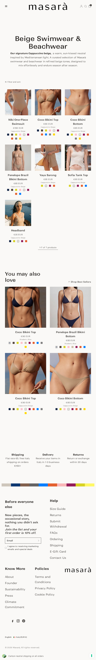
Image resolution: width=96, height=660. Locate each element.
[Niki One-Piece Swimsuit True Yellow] (20, 139)
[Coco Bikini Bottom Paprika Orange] (88, 135)
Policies (42, 568)
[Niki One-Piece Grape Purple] (28, 135)
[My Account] (81, 6)
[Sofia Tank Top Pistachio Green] (70, 186)
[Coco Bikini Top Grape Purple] (58, 130)
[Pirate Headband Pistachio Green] (14, 241)
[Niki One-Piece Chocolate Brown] (12, 135)
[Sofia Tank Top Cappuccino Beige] (78, 158)
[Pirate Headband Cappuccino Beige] (18, 213)
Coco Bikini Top (48, 119)
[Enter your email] (38, 541)
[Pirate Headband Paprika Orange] (26, 241)
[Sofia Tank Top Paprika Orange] (82, 186)
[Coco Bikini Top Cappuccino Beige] (48, 102)
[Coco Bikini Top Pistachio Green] (46, 130)
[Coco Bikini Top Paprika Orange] (42, 134)
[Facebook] (12, 621)
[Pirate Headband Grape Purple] (22, 241)
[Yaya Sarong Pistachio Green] (42, 186)
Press (9, 595)
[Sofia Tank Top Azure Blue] (86, 186)
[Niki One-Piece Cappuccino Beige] (18, 102)
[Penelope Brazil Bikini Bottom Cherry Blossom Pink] (20, 190)
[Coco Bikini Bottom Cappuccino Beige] (78, 102)
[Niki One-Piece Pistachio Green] (16, 135)
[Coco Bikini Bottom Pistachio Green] (72, 135)
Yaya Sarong (48, 175)
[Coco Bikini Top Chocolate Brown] (42, 130)
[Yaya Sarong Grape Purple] (50, 186)
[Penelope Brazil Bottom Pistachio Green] (16, 190)
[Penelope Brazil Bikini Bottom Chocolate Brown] (12, 190)
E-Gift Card (58, 551)
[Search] (86, 6)
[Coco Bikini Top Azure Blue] (46, 134)
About (9, 577)
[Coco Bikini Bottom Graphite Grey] (76, 139)
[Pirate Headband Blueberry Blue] (10, 241)
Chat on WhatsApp (5, 655)
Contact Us (58, 558)
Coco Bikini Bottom (77, 122)
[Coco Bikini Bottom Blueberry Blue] (68, 135)
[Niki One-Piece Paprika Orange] (12, 139)
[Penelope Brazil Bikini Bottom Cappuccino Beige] (18, 158)
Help (54, 500)
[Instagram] (18, 621)
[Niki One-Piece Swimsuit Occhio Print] (24, 139)
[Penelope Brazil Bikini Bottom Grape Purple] (28, 190)
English (8, 637)
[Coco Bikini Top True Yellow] (54, 134)
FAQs (54, 532)
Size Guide (58, 509)
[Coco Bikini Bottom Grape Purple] (84, 135)
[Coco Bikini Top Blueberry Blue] (38, 130)
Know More (15, 568)
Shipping (56, 545)
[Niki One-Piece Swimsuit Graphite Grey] (16, 139)
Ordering (56, 539)
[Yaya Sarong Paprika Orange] (54, 186)
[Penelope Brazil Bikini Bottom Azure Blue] (20, 194)
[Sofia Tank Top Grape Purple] (78, 186)
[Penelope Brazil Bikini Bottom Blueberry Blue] (8, 190)
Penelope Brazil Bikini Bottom (18, 177)
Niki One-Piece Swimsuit (18, 122)
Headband (18, 230)
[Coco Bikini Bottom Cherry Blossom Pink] (76, 135)
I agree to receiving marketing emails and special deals (23, 547)
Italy (21, 637)
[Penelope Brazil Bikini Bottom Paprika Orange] (16, 194)
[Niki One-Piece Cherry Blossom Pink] (20, 135)
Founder (11, 583)
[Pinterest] (23, 621)
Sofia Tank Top (78, 175)
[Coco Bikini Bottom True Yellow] (80, 139)
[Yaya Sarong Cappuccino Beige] (48, 158)
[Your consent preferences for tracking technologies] (91, 655)
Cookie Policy (44, 594)
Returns (55, 515)
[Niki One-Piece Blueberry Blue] (8, 135)
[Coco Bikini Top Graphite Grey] (50, 134)
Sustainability (15, 589)
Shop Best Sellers (81, 282)
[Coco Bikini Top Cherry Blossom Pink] (50, 130)
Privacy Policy (45, 588)
